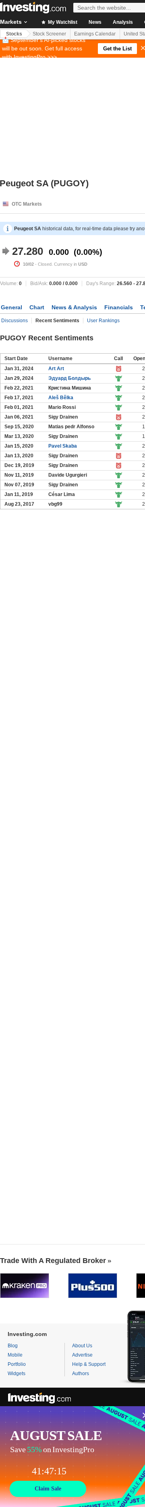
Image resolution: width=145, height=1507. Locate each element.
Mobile (15, 1355)
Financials (118, 307)
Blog (13, 1346)
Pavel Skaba (62, 446)
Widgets (16, 1373)
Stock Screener (49, 34)
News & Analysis (74, 307)
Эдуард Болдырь (69, 378)
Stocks (14, 34)
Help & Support (89, 1364)
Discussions (14, 320)
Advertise (82, 1355)
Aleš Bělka (60, 397)
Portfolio (17, 1364)
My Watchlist (62, 22)
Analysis (123, 22)
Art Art (56, 368)
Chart (36, 307)
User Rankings (103, 320)
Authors (80, 1373)
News (95, 22)
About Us (82, 1346)
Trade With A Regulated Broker (53, 1261)
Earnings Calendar (95, 34)
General (11, 307)
